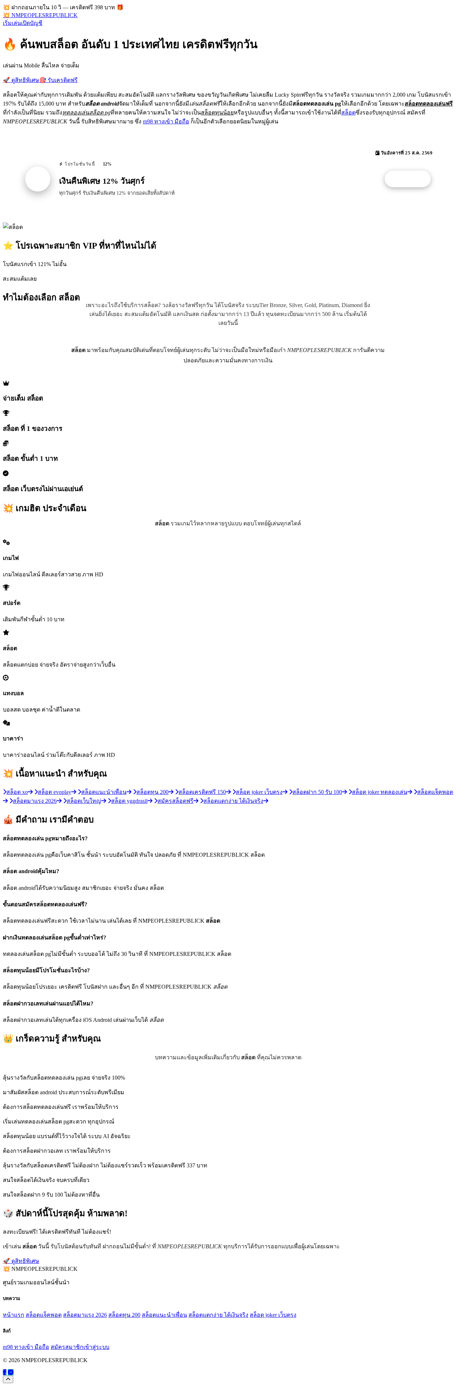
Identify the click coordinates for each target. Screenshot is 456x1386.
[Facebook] (4, 1372)
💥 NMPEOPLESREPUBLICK (40, 15)
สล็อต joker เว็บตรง (273, 1315)
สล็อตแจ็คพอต (44, 1315)
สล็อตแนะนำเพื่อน (164, 1315)
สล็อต (348, 112)
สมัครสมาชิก (67, 1347)
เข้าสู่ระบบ (96, 1347)
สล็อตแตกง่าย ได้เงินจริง (218, 1315)
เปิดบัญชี (31, 23)
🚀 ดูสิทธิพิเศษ (21, 80)
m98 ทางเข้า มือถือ (166, 121)
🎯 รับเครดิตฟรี (58, 80)
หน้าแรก (13, 1315)
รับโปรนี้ (411, 179)
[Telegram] (11, 1372)
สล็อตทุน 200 (124, 1315)
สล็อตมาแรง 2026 (85, 1315)
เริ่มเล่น (12, 23)
